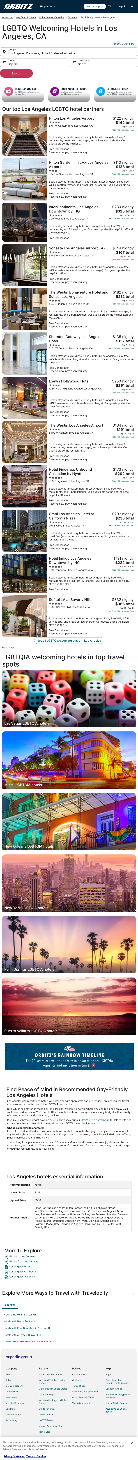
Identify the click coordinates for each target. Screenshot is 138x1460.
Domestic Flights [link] (47, 1394)
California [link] (72, 17)
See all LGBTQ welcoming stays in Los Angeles (69, 640)
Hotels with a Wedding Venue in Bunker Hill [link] (29, 1341)
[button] (69, 1293)
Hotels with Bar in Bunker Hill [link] (20, 1321)
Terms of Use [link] (78, 1386)
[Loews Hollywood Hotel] (69, 398)
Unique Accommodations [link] (51, 1426)
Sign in (122, 6)
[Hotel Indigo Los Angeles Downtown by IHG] (69, 573)
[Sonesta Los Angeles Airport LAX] (69, 265)
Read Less (8, 647)
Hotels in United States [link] (50, 1374)
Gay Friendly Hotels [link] (26, 17)
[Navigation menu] (132, 6)
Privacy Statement (14, 1456)
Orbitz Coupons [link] (47, 1414)
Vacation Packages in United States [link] (53, 1401)
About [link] (9, 1374)
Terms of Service (36, 1456)
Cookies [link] (76, 1380)
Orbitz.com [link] (7, 17)
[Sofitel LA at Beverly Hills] (69, 616)
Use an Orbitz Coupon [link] (116, 1403)
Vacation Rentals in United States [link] (52, 1381)
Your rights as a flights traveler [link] (116, 1410)
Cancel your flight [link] (114, 1388)
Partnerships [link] (12, 1391)
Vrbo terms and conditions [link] (85, 1391)
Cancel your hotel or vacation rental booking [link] (117, 1381)
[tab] (10, 1305)
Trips (111, 6)
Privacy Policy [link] (79, 1374)
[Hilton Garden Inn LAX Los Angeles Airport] (69, 179)
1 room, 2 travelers (123, 43)
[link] (69, 1257)
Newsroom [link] (11, 1397)
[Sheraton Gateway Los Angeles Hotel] (69, 353)
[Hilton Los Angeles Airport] (69, 135)
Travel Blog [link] (44, 1431)
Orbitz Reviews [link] (46, 1408)
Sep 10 (12, 64)
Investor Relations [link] (15, 1403)
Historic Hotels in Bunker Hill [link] (20, 1314)
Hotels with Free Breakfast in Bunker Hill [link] (27, 1328)
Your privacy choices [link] (82, 1403)
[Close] (132, 1443)
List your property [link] (14, 1386)
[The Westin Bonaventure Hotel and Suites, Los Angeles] (69, 309)
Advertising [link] (11, 1420)
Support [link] (109, 1374)
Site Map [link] (10, 1408)
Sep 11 (82, 64)
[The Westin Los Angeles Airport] (69, 442)
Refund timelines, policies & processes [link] (119, 1396)
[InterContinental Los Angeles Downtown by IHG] (69, 222)
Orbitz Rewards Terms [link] (83, 1397)
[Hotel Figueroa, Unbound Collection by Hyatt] (69, 486)
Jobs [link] (8, 1380)
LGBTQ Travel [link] (46, 1420)
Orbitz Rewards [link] (13, 1414)
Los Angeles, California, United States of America (41, 53)
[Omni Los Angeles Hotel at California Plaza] (69, 531)
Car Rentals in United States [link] (53, 1388)
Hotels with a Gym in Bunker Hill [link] (22, 1334)
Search (16, 73)
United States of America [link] (51, 17)
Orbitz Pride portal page (95, 1119)
